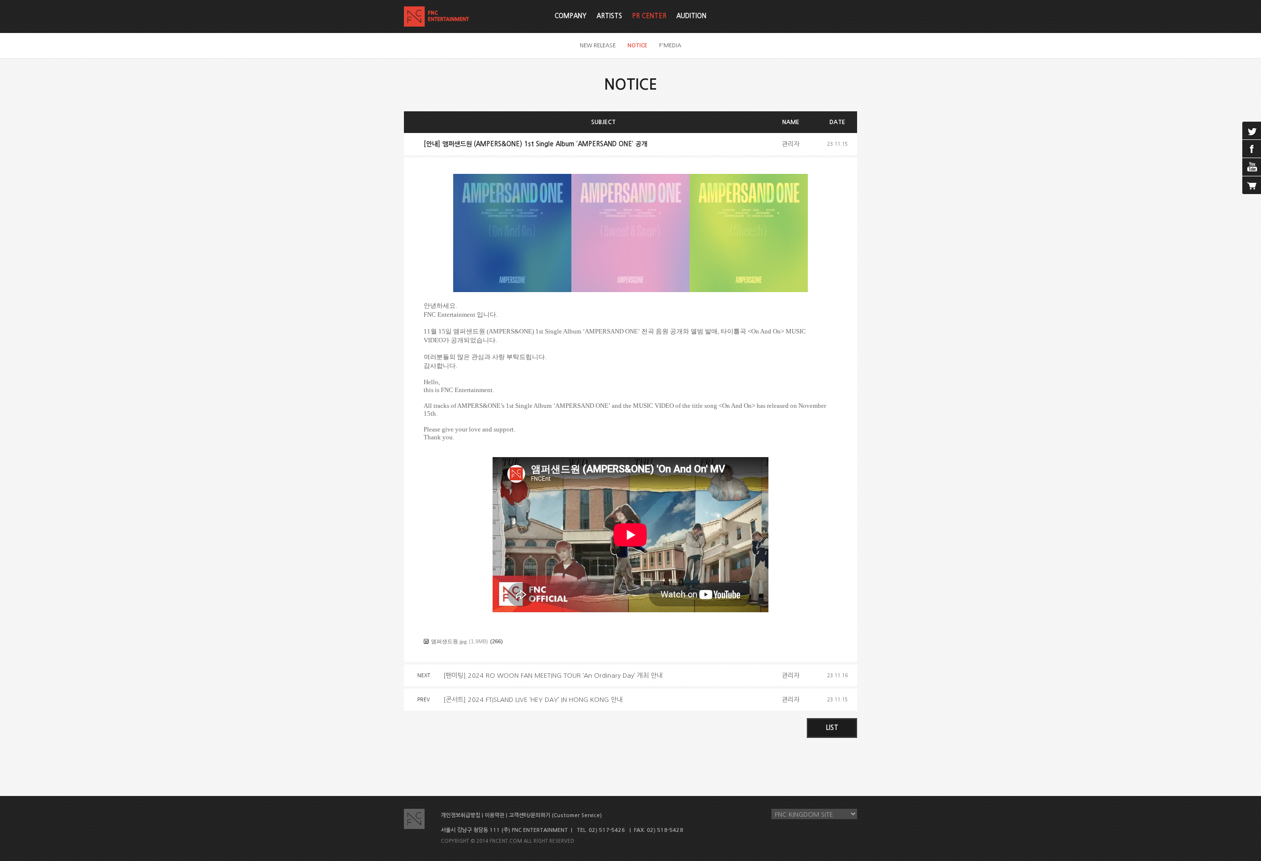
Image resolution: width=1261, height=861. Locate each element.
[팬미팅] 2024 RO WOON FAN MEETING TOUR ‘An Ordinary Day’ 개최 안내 (553, 675)
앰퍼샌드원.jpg (449, 641)
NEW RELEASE (598, 45)
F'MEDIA (670, 45)
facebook (1251, 149)
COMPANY (571, 16)
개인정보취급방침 (460, 815)
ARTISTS (609, 16)
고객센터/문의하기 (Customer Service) (555, 815)
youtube (1251, 167)
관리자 (790, 144)
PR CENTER (649, 16)
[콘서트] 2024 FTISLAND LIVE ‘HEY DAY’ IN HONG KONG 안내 (533, 699)
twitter (1251, 130)
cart (1251, 185)
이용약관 (494, 815)
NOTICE (637, 45)
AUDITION (691, 16)
